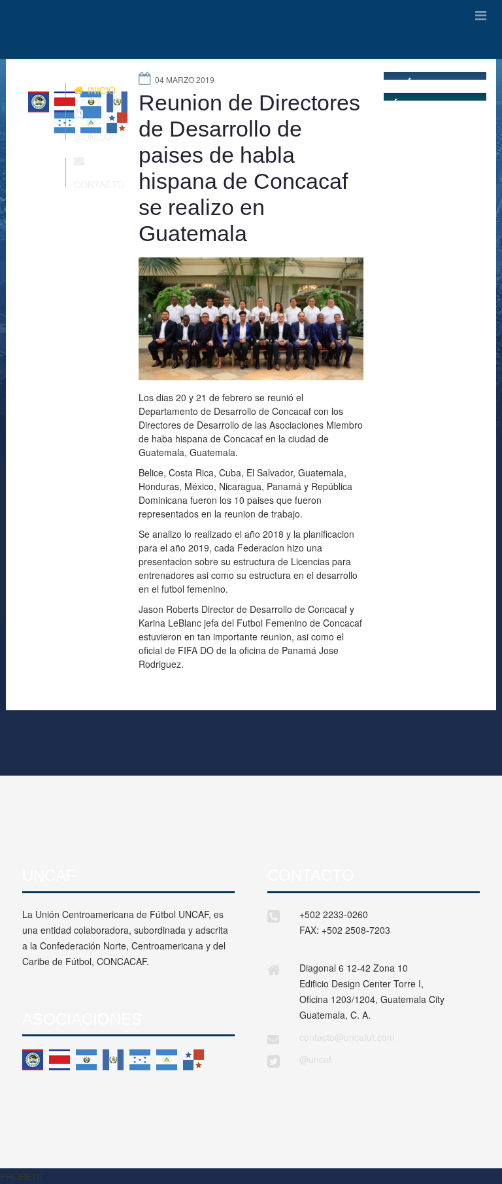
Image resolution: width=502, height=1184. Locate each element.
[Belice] (32, 1059)
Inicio (100, 90)
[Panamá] (193, 1059)
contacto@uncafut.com (347, 1037)
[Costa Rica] (59, 1059)
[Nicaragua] (166, 1059)
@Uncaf (94, 137)
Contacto (99, 184)
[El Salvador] (86, 1059)
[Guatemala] (113, 1059)
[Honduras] (139, 1059)
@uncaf (315, 1059)
